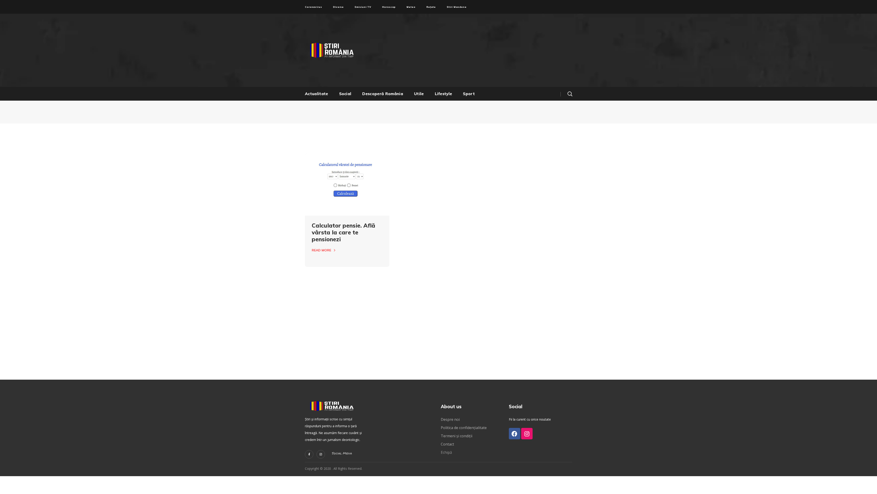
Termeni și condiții (456, 435)
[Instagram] (321, 454)
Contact (448, 444)
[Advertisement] (483, 50)
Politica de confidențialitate (464, 427)
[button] (570, 93)
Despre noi (450, 419)
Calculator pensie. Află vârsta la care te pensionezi (343, 232)
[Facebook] (514, 433)
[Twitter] (309, 454)
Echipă (446, 452)
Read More (321, 250)
